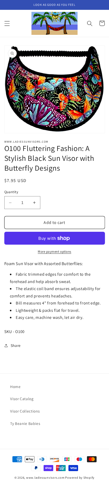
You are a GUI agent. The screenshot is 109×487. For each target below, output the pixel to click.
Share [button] (16, 345)
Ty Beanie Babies (25, 423)
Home (15, 386)
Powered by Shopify (80, 477)
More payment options (54, 251)
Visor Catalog (22, 398)
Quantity (11, 191)
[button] (7, 23)
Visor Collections (25, 411)
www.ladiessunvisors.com (45, 477)
